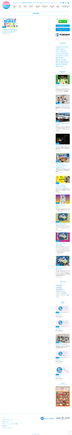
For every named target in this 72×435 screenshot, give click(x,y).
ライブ (57, 296)
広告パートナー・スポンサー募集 (62, 38)
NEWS (57, 312)
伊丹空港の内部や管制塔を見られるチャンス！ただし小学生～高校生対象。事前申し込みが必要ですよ (10, 31)
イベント (57, 295)
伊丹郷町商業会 (59, 289)
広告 (62, 57)
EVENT (4, 27)
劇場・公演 (58, 57)
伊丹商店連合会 (59, 285)
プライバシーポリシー (7, 428)
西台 (68, 295)
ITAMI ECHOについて (7, 419)
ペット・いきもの (59, 55)
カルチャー (63, 49)
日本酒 (64, 59)
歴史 (62, 62)
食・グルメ (61, 66)
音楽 (57, 66)
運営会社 (4, 425)
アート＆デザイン (65, 47)
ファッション (58, 53)
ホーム (3, 417)
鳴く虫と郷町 (63, 293)
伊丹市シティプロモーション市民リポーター (62, 29)
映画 (57, 62)
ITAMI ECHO (58, 47)
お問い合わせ (5, 421)
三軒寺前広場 (58, 287)
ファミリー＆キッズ (65, 53)
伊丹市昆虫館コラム (63, 25)
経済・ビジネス (58, 64)
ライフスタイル (65, 55)
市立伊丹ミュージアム (60, 291)
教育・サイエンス (59, 59)
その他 (62, 51)
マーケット (63, 295)
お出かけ (57, 49)
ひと (65, 51)
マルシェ (57, 293)
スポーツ (57, 51)
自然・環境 (64, 64)
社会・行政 (66, 62)
